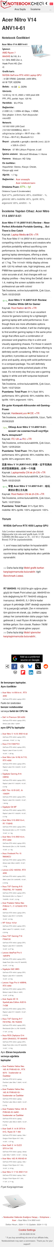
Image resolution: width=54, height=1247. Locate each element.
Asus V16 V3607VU (11, 743)
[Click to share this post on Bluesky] (30, 666)
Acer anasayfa (23, 179)
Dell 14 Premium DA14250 (13, 717)
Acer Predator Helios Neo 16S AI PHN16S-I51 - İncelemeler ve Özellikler (13, 1092)
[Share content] (7, 666)
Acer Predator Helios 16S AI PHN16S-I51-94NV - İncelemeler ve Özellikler (14, 1112)
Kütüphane (44, 1217)
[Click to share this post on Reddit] (46, 666)
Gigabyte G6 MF (9, 806)
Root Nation (17, 308)
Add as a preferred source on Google (30, 658)
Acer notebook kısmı (25, 182)
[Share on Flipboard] (23, 672)
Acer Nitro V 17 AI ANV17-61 (15, 1171)
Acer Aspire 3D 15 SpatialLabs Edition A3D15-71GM (14, 1002)
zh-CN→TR (39, 472)
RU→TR (27, 439)
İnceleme (35, 9)
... (50, 9)
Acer (14, 1220)
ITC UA (15, 439)
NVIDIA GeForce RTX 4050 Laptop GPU (21, 75)
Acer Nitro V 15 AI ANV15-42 (15, 733)
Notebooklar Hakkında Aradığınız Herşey (20, 1217)
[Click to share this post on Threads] (22, 666)
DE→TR (34, 413)
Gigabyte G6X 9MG (10, 969)
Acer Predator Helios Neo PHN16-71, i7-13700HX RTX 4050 (14, 906)
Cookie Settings (27, 1230)
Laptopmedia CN (20, 472)
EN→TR (33, 234)
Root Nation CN (19, 494)
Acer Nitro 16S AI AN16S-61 (14, 1158)
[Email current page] (39, 672)
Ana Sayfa (20, 9)
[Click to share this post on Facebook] (14, 666)
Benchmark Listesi (13, 575)
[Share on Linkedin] (31, 672)
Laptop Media (18, 234)
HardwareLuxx (19, 413)
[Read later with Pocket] (15, 672)
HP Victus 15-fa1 (9, 922)
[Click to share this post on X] (38, 666)
